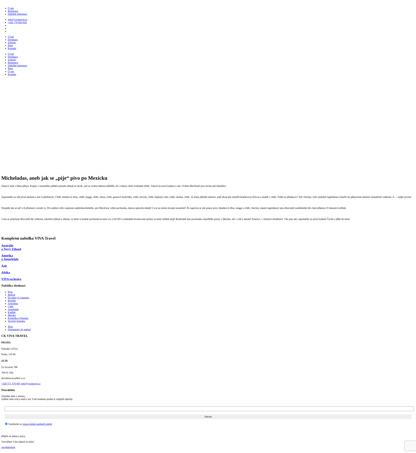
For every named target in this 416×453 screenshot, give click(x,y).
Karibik (12, 312)
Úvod (11, 36)
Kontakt (12, 48)
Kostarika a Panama (18, 318)
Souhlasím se (30, 424)
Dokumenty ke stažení (19, 329)
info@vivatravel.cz (17, 19)
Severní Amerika (16, 321)
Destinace (13, 39)
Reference (13, 11)
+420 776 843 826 (17, 22)
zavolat (5, 447)
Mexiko (12, 315)
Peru (10, 291)
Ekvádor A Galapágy (18, 297)
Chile (10, 306)
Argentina (13, 303)
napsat (12, 447)
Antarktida (13, 309)
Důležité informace (17, 14)
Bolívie (11, 294)
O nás (11, 8)
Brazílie (12, 300)
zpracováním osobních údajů (37, 424)
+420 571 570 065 (10, 383)
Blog (10, 45)
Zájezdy (12, 42)
